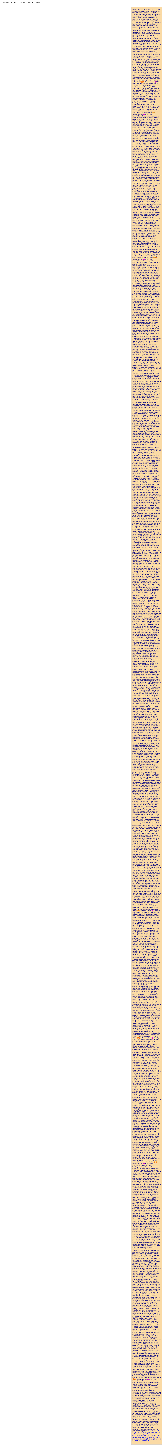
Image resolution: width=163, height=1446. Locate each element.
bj (150, 1437)
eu (137, 1440)
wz (133, 1435)
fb (140, 1439)
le (159, 1437)
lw (138, 1437)
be (148, 1434)
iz (160, 1439)
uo (136, 1434)
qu (158, 1439)
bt (138, 1432)
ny (138, 1434)
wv (146, 1434)
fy (133, 1432)
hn (156, 1434)
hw (133, 1437)
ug (153, 1439)
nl (141, 1432)
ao (150, 1434)
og (134, 1439)
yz (154, 1431)
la (149, 1437)
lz (151, 1435)
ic (148, 1435)
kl (134, 1434)
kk (144, 1437)
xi (149, 1431)
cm (146, 1435)
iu (137, 1432)
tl (144, 1435)
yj (159, 1431)
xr (141, 1440)
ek (142, 1434)
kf (158, 1431)
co (158, 1437)
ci (134, 1432)
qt (136, 1439)
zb (149, 1432)
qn (147, 1437)
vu (140, 1434)
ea (143, 1440)
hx (145, 1432)
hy (143, 1435)
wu (143, 1432)
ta (136, 1435)
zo (148, 1440)
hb (139, 1435)
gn (139, 1440)
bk (152, 1435)
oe (151, 1439)
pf (155, 1432)
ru (156, 1437)
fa (147, 1431)
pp (150, 1432)
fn (136, 1437)
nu (141, 1435)
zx (140, 1437)
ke (156, 1431)
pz (144, 1434)
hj (147, 1432)
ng (153, 1437)
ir (148, 1431)
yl (146, 1440)
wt (145, 1437)
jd (141, 1439)
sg (146, 1439)
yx (156, 1435)
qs (133, 1434)
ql (137, 1435)
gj (149, 1435)
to (156, 1432)
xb (158, 1435)
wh (133, 1440)
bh (154, 1435)
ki (132, 1439)
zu (142, 1437)
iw (151, 1431)
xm (158, 1434)
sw (152, 1434)
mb (138, 1439)
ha (145, 1440)
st (135, 1440)
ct (152, 1431)
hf (135, 1432)
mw (153, 1432)
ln (144, 1439)
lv (154, 1439)
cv (154, 1434)
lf (159, 1432)
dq (149, 1439)
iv (158, 1432)
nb (156, 1439)
